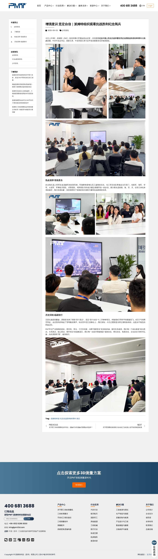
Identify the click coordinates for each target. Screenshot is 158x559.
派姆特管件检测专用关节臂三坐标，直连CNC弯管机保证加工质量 (22, 77)
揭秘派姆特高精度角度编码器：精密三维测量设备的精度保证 (22, 85)
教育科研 (94, 541)
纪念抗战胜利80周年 (68, 418)
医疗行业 (94, 529)
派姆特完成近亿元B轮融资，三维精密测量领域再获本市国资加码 (22, 93)
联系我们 (79, 485)
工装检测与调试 (122, 510)
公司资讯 (15, 63)
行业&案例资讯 (17, 59)
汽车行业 (94, 510)
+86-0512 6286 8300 (18, 523)
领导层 (148, 517)
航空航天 (94, 514)
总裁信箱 (149, 529)
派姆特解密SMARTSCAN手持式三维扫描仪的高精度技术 (22, 101)
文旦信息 (150, 554)
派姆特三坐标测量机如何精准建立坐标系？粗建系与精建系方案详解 (22, 109)
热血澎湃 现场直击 (20, 37)
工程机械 (94, 525)
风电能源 (94, 521)
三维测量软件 (62, 521)
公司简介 (149, 510)
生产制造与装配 (122, 514)
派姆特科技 (55, 418)
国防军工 (94, 517)
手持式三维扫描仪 (64, 517)
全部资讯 (17, 27)
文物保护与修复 (122, 529)
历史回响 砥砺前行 (20, 42)
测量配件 (60, 525)
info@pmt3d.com (17, 527)
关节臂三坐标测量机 (65, 510)
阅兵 (78, 418)
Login (150, 5)
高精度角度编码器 (64, 529)
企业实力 (149, 514)
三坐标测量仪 (62, 514)
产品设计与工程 (122, 521)
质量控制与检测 (122, 517)
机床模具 (94, 537)
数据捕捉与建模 (122, 525)
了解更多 (17, 32)
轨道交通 (94, 533)
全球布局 (149, 521)
